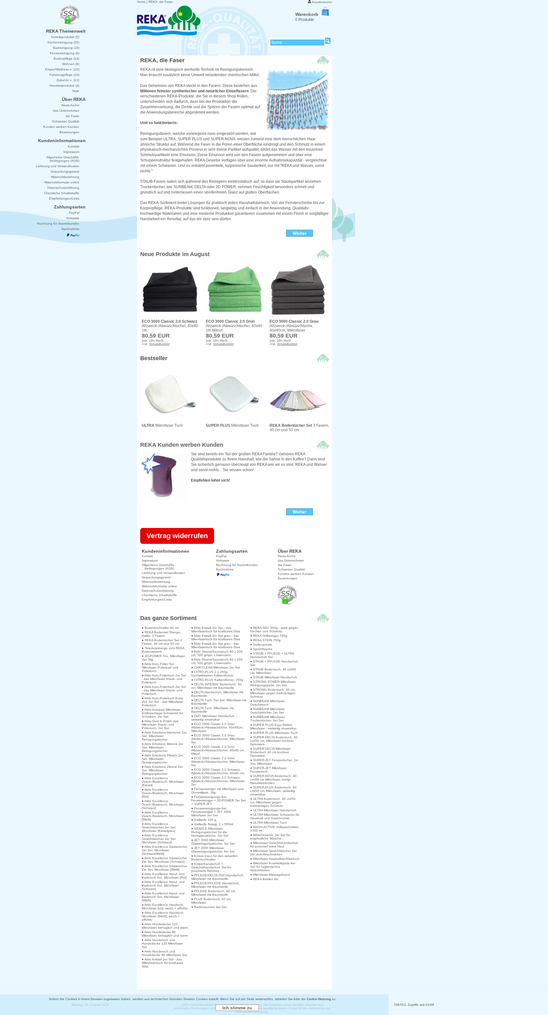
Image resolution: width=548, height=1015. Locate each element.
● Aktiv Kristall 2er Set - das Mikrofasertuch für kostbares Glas (162, 963)
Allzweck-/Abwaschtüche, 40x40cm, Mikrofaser (294, 326)
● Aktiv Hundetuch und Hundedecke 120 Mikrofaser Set (162, 943)
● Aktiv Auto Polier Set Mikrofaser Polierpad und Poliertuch (160, 667)
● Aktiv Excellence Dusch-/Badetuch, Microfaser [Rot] (163, 793)
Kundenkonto (322, 2)
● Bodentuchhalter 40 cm (160, 627)
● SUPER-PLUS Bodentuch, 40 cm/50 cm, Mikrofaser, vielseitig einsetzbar (273, 791)
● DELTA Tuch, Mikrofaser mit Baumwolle (212, 709)
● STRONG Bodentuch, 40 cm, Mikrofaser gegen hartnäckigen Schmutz (273, 693)
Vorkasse (222, 560)
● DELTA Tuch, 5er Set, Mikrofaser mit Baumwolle (218, 701)
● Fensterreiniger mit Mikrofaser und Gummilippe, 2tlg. (217, 790)
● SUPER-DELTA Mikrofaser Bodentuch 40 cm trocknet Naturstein (270, 752)
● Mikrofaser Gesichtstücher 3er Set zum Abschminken (273, 852)
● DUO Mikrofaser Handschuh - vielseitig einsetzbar (214, 717)
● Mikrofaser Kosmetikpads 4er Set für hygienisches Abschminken (272, 866)
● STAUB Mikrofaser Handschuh (273, 677)
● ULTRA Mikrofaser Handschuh (273, 810)
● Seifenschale (261, 644)
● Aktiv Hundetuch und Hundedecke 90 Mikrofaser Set (164, 953)
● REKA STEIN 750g (265, 640)
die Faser (284, 565)
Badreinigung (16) (66, 47)
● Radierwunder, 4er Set (209, 907)
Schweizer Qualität (291, 569)
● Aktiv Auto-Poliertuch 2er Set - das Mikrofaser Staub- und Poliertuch (164, 679)
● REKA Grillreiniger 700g (268, 635)
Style (75, 91)
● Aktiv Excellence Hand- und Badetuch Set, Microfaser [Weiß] (163, 897)
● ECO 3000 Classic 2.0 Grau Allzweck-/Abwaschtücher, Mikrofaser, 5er (218, 739)
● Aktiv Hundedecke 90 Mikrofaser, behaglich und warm (165, 933)
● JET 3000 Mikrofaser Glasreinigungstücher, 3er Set (213, 841)
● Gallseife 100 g (203, 819)
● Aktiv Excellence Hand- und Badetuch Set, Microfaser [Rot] (164, 875)
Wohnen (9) (70, 64)
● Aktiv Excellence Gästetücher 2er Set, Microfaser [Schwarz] (164, 859)
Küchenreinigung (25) (63, 42)
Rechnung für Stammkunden (237, 565)
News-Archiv (287, 556)
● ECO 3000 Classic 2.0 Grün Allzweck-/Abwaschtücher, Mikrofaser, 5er (218, 761)
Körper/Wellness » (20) (62, 69)
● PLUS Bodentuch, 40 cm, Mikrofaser (211, 900)
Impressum (150, 560)
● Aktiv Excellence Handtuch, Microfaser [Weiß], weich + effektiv (163, 916)
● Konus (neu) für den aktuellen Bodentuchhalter (214, 857)
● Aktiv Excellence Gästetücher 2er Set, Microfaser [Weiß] (164, 867)
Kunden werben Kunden (296, 574)
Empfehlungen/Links (157, 599)
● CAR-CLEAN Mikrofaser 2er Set (215, 667)
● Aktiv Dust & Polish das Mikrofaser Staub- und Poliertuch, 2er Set (160, 724)
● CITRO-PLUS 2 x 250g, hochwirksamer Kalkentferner (212, 673)
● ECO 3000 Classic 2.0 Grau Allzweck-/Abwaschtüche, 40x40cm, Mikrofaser (217, 727)
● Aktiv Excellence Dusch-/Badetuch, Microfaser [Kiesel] (163, 781)
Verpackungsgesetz (156, 577)
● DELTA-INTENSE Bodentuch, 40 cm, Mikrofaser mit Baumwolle (216, 685)
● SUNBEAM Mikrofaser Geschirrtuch (267, 702)
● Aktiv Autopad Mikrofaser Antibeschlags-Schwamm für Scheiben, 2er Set (162, 713)
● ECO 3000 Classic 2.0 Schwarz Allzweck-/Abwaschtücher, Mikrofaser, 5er (218, 781)
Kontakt (147, 556)
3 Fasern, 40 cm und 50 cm (299, 427)
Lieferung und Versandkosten (163, 573)
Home (141, 1)
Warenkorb (306, 14)
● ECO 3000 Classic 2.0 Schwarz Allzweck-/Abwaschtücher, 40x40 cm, (218, 771)
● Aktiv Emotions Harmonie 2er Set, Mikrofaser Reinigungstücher (164, 736)
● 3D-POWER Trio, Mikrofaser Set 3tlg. (163, 657)
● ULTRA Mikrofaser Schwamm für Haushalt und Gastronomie (274, 816)
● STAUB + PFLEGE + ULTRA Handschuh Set (272, 655)
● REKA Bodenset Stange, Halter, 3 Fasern (161, 633)
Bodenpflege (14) (66, 58)
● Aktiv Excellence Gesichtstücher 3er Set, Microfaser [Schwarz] (159, 839)
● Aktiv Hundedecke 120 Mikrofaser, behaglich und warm (165, 925)
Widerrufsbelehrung (156, 581)
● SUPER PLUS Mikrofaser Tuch (274, 733)
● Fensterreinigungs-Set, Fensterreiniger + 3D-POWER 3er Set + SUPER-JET (218, 800)
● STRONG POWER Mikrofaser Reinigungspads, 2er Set (273, 683)
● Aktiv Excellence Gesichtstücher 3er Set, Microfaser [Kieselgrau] (159, 827)
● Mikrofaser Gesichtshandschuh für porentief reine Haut (274, 844)
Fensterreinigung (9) (64, 53)
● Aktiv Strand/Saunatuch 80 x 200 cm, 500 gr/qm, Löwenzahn (217, 653)
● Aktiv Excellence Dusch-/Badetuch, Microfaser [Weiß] (163, 816)
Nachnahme (225, 569)
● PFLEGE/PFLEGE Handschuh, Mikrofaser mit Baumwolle (215, 884)
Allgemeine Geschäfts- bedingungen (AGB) (158, 566)
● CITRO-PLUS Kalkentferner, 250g (217, 680)
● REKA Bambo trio (264, 879)
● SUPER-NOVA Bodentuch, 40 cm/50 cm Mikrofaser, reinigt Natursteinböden (273, 779)
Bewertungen (287, 578)
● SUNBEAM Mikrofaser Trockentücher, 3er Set (267, 718)
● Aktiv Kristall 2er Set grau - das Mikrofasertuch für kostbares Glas (215, 637)
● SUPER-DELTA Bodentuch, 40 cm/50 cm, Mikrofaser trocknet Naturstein (273, 740)
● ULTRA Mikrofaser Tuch (268, 822)
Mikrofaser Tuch (162, 425)
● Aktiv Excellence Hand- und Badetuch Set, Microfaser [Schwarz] (163, 885)
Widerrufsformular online (159, 586)
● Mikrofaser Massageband (270, 874)
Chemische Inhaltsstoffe (159, 595)
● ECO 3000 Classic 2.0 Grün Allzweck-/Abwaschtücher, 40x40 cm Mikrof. (217, 750)
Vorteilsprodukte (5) (65, 37)
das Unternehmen (291, 560)
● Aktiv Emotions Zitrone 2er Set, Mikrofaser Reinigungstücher (162, 770)
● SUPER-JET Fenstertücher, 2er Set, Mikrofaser (274, 761)
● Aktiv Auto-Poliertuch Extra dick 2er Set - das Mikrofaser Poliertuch (162, 701)
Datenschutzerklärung (158, 590)
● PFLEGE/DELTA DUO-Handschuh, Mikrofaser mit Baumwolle (217, 876)
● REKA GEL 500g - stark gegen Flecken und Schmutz (274, 629)
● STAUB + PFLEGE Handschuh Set (274, 663)
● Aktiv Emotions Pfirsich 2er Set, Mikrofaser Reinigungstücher (162, 759)
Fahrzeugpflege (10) (64, 74)
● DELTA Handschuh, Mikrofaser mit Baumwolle (217, 693)
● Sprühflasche (261, 649)
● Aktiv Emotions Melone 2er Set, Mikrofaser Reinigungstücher (162, 747)
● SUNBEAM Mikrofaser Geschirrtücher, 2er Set (267, 710)
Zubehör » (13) (67, 80)
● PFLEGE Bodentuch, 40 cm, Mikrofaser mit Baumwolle (213, 892)
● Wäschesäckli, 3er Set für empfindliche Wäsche (270, 836)
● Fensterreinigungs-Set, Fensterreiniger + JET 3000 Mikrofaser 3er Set (211, 812)
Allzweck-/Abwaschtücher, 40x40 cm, (170, 326)
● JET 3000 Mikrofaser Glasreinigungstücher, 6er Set (213, 849)
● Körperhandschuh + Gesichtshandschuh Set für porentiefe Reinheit (211, 867)
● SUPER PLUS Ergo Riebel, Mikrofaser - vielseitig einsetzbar (273, 726)
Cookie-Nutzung (319, 999)
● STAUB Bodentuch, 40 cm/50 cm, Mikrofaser (273, 671)
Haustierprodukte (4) (64, 85)
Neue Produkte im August (175, 254)
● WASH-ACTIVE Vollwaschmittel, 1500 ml (274, 828)
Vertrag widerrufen (177, 536)
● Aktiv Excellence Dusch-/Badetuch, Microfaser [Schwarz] (163, 804)
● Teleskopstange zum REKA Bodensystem (163, 649)
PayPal (221, 556)
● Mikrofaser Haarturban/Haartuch (275, 858)
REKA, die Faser (160, 1)
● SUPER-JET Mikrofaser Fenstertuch (268, 769)
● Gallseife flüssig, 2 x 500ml (212, 824)
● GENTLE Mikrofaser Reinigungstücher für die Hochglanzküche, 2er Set (209, 832)
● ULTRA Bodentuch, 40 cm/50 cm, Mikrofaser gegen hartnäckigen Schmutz (273, 802)
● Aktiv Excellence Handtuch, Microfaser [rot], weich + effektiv (165, 906)
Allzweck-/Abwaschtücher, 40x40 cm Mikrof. (234, 326)
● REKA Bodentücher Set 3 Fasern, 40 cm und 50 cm (162, 641)
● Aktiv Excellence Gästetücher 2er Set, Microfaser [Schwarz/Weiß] (164, 850)
